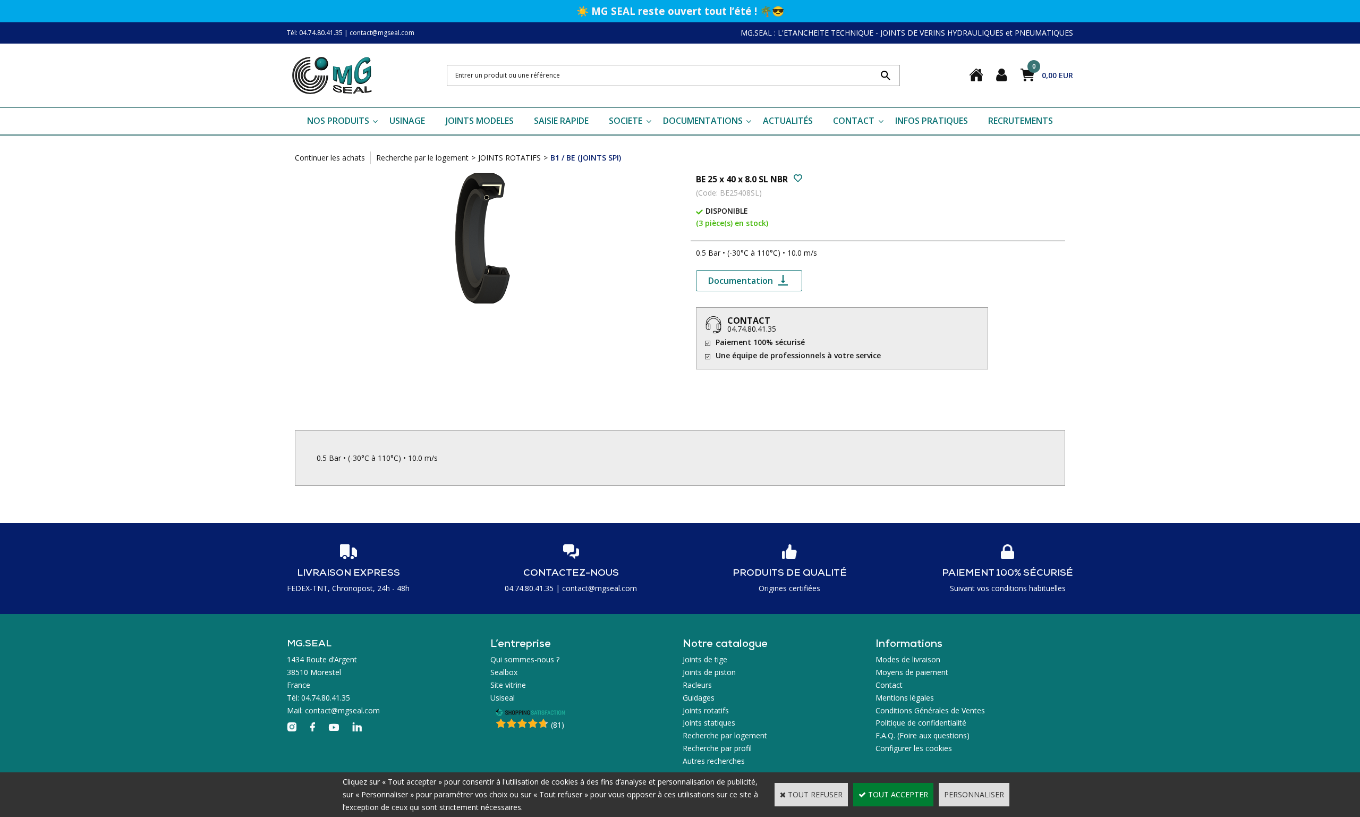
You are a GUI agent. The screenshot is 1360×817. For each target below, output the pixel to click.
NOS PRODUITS (338, 121)
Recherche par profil (717, 748)
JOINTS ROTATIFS (509, 158)
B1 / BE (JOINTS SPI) (585, 158)
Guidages (699, 698)
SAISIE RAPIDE (561, 121)
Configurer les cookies (914, 748)
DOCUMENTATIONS (703, 121)
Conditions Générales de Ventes (930, 710)
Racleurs (697, 685)
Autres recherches (714, 761)
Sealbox (503, 672)
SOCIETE (625, 121)
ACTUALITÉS (788, 121)
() (557, 725)
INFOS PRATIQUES (931, 121)
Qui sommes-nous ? (524, 659)
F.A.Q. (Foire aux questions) (923, 735)
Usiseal (502, 698)
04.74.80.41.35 (751, 329)
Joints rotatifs (706, 710)
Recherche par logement (725, 735)
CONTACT (853, 121)
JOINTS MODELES (480, 121)
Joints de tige (705, 659)
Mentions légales (905, 698)
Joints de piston (709, 672)
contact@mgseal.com (382, 32)
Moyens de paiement (912, 672)
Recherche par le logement (422, 158)
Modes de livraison (908, 659)
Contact (889, 685)
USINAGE (407, 121)
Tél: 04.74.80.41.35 (315, 32)
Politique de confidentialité (921, 723)
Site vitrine (508, 685)
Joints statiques (709, 723)
